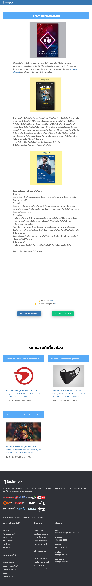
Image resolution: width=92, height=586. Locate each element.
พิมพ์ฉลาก (7, 530)
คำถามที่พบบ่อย (39, 537)
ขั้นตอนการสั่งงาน (40, 540)
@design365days (62, 547)
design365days (61, 561)
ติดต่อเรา (6, 547)
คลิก (51, 300)
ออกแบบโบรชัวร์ (9, 573)
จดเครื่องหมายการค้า (41, 562)
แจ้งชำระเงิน (38, 530)
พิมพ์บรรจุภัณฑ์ (9, 534)
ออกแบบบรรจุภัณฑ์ (10, 566)
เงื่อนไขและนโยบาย (40, 534)
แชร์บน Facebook (63, 314)
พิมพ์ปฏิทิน (7, 544)
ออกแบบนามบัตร (9, 569)
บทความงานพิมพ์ (40, 544)
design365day (61, 554)
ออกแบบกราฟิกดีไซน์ (41, 558)
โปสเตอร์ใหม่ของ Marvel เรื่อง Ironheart (22, 415)
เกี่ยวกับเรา (38, 523)
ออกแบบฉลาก (8, 562)
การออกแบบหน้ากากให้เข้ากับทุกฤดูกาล (65, 359)
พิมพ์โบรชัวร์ (8, 540)
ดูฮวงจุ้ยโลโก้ (38, 565)
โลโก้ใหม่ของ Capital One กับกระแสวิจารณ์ (22, 359)
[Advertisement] (40, 273)
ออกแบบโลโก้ (8, 576)
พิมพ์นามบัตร (8, 537)
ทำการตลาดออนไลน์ (41, 569)
